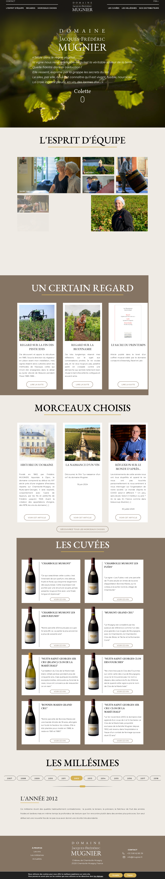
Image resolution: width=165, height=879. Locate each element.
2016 (129, 778)
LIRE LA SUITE (36, 384)
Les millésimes (37, 855)
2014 (103, 778)
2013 (90, 778)
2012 (76, 778)
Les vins (37, 851)
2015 (116, 778)
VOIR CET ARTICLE (37, 517)
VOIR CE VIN (60, 599)
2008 (23, 778)
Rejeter (130, 875)
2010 (50, 778)
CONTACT (10, 1)
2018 (156, 778)
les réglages (98, 876)
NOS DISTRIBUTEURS (149, 8)
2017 (142, 778)
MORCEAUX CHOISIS (47, 8)
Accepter (115, 875)
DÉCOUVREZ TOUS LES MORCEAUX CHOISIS (82, 529)
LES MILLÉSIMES (129, 8)
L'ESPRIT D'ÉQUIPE (15, 8)
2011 (63, 778)
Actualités (37, 859)
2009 (36, 778)
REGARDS (30, 8)
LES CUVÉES (113, 8)
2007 (9, 778)
